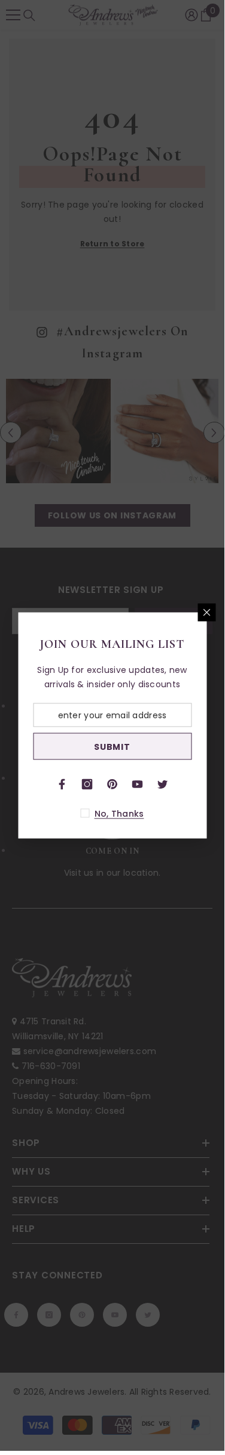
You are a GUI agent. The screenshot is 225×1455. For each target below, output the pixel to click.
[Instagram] (87, 784)
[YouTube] (137, 784)
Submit (112, 746)
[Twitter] (162, 784)
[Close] (206, 613)
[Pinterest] (112, 784)
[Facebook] (62, 784)
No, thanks (119, 814)
